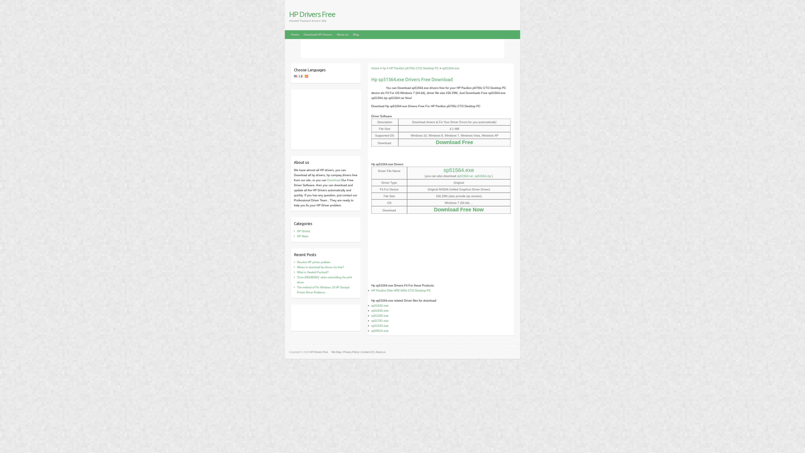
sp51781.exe (379, 320)
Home (295, 34)
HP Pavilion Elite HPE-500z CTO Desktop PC (401, 290)
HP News (302, 236)
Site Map (336, 352)
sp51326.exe (379, 315)
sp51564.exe (450, 68)
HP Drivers (303, 231)
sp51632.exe (379, 305)
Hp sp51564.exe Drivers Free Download (412, 79)
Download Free (454, 142)
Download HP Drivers (318, 34)
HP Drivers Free (312, 14)
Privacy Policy (351, 352)
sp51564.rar (465, 176)
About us (342, 34)
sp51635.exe (379, 310)
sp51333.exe (379, 325)
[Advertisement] (402, 48)
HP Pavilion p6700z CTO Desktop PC (414, 68)
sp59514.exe (379, 330)
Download (333, 180)
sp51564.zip (483, 176)
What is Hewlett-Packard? (312, 272)
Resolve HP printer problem (313, 262)
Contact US (367, 352)
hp (384, 68)
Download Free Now (459, 209)
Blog (356, 34)
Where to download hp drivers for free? (320, 267)
